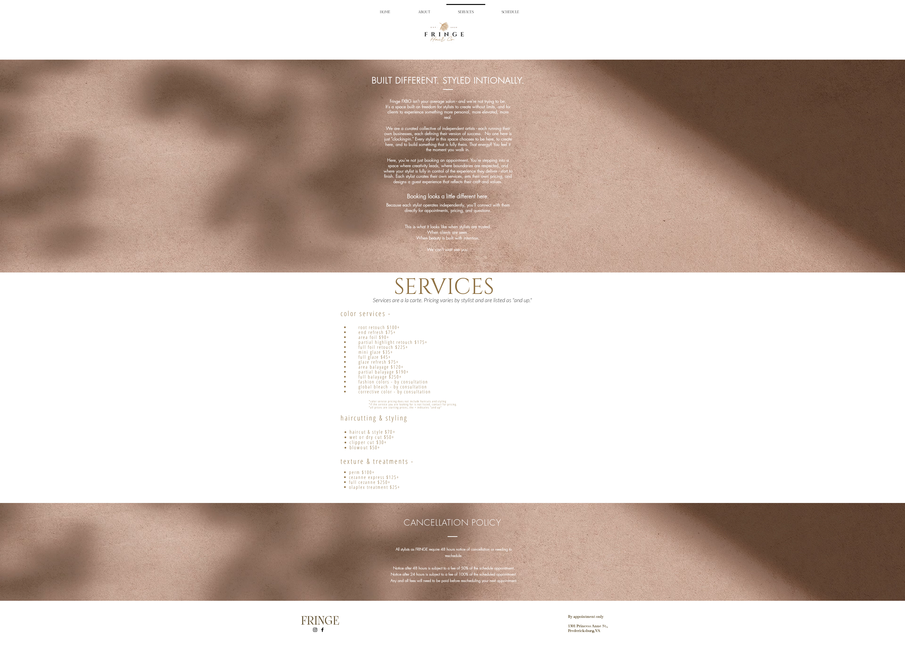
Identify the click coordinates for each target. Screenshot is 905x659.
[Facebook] (322, 630)
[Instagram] (315, 630)
